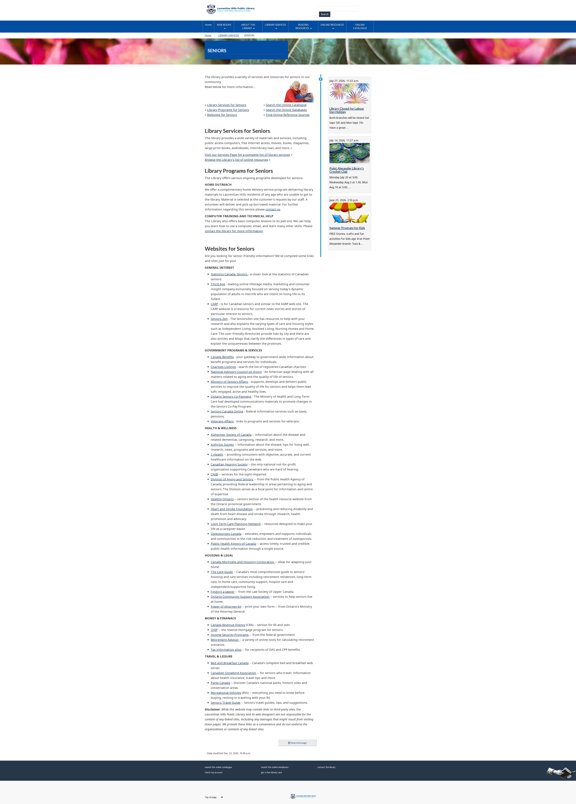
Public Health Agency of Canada (233, 544)
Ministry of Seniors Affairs (229, 382)
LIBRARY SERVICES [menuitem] (275, 24)
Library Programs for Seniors (228, 110)
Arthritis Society (222, 445)
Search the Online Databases (286, 110)
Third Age (218, 284)
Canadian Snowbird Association (233, 673)
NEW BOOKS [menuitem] (224, 24)
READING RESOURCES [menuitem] (302, 26)
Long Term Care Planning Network (236, 524)
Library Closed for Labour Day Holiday (346, 110)
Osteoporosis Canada (226, 534)
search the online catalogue (218, 767)
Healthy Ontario (222, 499)
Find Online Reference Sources (288, 115)
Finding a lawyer (223, 592)
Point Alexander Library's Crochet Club (346, 169)
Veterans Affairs (222, 421)
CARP (214, 304)
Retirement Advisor (225, 640)
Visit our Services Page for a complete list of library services (247, 155)
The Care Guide (222, 572)
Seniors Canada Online (227, 411)
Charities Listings (223, 367)
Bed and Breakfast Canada (230, 663)
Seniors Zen (219, 319)
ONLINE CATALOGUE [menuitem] (360, 26)
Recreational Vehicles (226, 693)
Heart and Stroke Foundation (232, 509)
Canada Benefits (222, 357)
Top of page (211, 797)
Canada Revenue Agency (228, 625)
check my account (213, 772)
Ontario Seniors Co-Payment (231, 396)
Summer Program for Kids (347, 228)
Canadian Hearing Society (229, 464)
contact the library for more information (234, 231)
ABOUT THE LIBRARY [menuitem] (248, 26)
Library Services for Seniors (226, 105)
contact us (273, 209)
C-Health (217, 454)
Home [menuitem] (208, 24)
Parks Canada (220, 683)
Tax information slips (226, 650)
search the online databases (275, 767)
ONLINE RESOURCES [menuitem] (332, 24)
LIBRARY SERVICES (228, 35)
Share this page (299, 742)
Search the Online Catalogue (286, 105)
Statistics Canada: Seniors (229, 274)
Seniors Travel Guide (225, 703)
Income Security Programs (230, 635)
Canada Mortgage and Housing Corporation (243, 562)
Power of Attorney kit (226, 607)
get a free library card (271, 772)
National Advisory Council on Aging (236, 372)
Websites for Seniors (222, 115)
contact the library (326, 767)
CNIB (214, 474)
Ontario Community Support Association (240, 597)
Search (324, 14)
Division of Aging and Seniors (232, 479)
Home (208, 35)
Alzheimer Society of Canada (231, 435)
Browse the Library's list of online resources (236, 160)
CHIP (214, 630)
